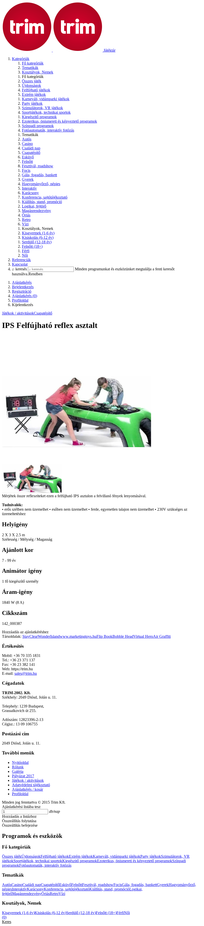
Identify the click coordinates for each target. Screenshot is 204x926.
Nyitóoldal (20, 762)
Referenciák (21, 260)
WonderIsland (49, 636)
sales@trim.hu (25, 673)
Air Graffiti (162, 636)
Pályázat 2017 (23, 776)
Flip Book (104, 636)
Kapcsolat (20, 264)
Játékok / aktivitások (18, 313)
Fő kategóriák (33, 63)
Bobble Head (122, 636)
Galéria (17, 771)
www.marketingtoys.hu (78, 636)
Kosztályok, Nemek (37, 72)
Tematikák (30, 68)
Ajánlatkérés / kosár (27, 789)
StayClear (30, 636)
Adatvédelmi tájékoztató (31, 785)
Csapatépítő (43, 313)
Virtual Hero (143, 636)
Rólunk (18, 767)
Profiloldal (20, 794)
